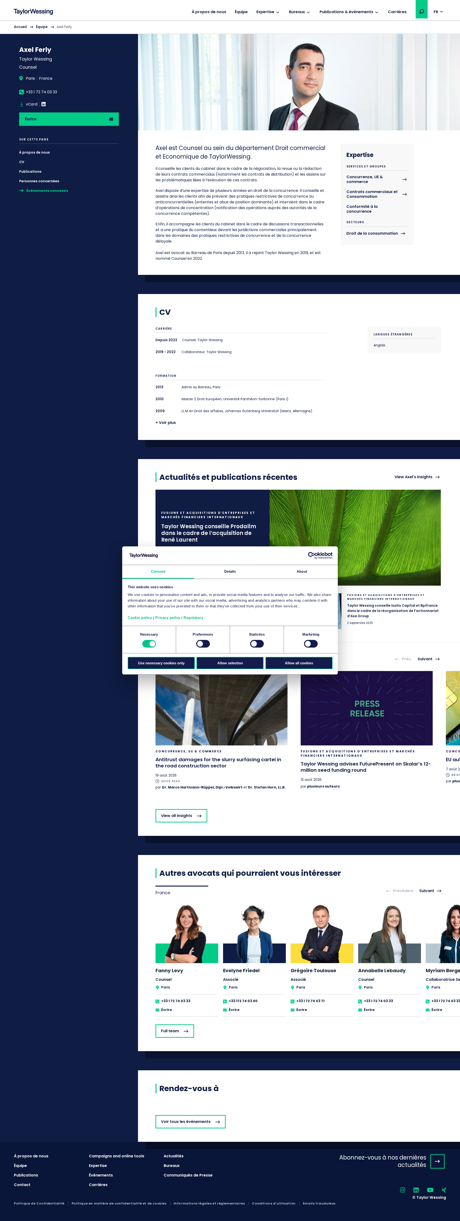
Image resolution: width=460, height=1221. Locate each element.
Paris (30, 78)
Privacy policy (167, 618)
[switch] (203, 644)
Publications (30, 171)
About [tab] (302, 571)
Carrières (397, 12)
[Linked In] (43, 104)
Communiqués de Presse (188, 1175)
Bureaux (297, 12)
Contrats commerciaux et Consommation (372, 194)
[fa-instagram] (398, 1190)
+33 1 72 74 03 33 (41, 92)
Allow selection (230, 663)
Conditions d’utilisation (273, 1203)
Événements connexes (47, 190)
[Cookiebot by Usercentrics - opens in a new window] (312, 555)
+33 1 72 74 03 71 (310, 1001)
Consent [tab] (158, 571)
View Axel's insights (413, 477)
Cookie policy (140, 618)
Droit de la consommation (372, 233)
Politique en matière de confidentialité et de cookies (119, 1203)
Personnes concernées (39, 181)
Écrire (30, 119)
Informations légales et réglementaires (209, 1203)
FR (436, 12)
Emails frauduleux (319, 1203)
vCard (31, 104)
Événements (101, 1175)
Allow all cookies (299, 663)
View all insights (176, 815)
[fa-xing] (439, 1190)
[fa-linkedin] (412, 1190)
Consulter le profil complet (186, 960)
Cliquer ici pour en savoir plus (298, 538)
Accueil (20, 26)
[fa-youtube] (426, 1190)
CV (21, 162)
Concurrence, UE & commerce (364, 179)
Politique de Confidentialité (39, 1203)
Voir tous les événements (186, 1121)
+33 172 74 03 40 (243, 1001)
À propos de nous (209, 12)
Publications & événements (346, 12)
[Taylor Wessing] (33, 12)
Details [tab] (230, 571)
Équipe (241, 12)
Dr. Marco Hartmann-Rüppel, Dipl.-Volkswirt (202, 787)
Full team (170, 1031)
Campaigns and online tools (116, 1156)
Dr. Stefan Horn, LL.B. (267, 787)
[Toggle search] (421, 11)
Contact (22, 1185)
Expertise (265, 12)
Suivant (425, 659)
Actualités (174, 1156)
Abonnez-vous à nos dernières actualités (382, 1161)
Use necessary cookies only (161, 663)
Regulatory (193, 618)
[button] (421, 11)
